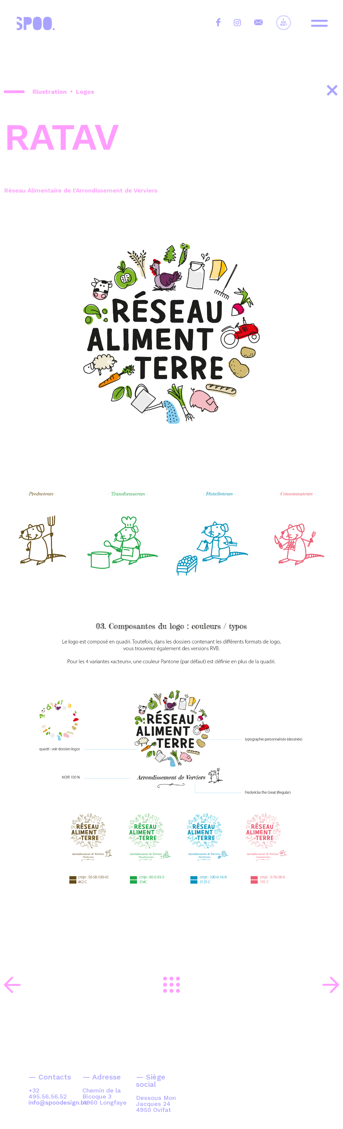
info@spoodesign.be (58, 1102)
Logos (85, 91)
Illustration (49, 91)
